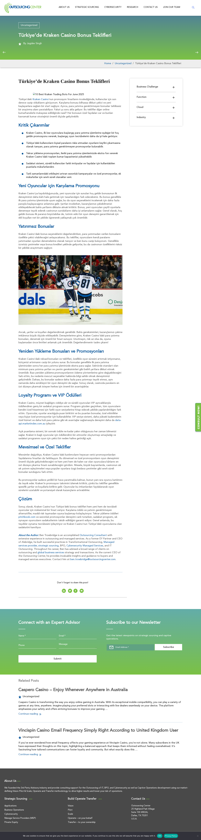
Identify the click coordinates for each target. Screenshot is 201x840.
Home (107, 63)
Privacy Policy (171, 836)
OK (159, 836)
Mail (82, 591)
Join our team (171, 7)
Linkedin (64, 591)
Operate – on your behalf (80, 818)
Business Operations (14, 810)
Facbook (75, 591)
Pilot (70, 810)
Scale (70, 814)
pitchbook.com (26, 517)
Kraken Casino (41, 99)
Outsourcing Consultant (93, 535)
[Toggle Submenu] (173, 87)
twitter (70, 591)
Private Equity (11, 822)
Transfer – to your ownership (82, 822)
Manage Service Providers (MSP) (20, 818)
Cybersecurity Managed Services (84, 545)
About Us (64, 7)
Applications (10, 806)
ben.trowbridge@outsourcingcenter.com (93, 559)
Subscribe (168, 647)
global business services (50, 552)
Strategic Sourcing (87, 7)
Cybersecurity (112, 7)
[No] (197, 836)
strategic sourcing (48, 545)
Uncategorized (29, 25)
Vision (70, 806)
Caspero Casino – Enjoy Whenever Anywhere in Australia (73, 690)
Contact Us (151, 7)
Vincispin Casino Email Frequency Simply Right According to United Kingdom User (98, 730)
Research (132, 7)
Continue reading (28, 714)
